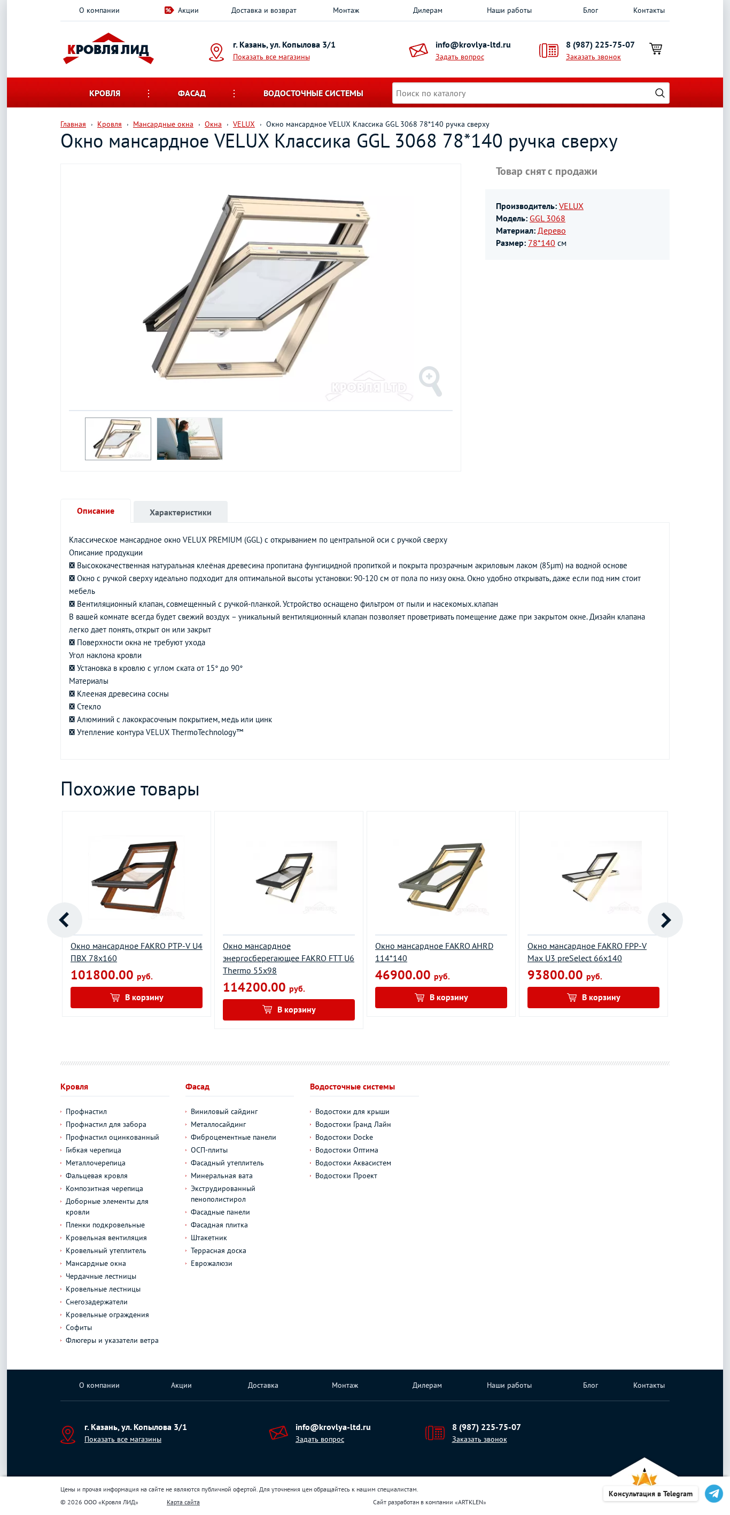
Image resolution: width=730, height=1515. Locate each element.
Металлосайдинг (218, 1124)
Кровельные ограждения (107, 1314)
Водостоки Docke (344, 1137)
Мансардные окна (96, 1263)
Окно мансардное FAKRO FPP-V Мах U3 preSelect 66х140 (587, 951)
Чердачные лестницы (101, 1276)
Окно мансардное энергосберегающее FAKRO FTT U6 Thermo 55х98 (288, 958)
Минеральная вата (222, 1175)
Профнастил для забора (106, 1124)
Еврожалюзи (211, 1263)
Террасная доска (218, 1250)
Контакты (649, 10)
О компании (99, 10)
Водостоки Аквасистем (353, 1163)
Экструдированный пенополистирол (223, 1194)
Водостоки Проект (346, 1175)
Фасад (192, 93)
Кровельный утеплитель (106, 1250)
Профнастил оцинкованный (112, 1137)
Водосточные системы (313, 93)
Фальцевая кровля (97, 1175)
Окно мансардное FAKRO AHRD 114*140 (434, 951)
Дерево (552, 230)
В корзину (144, 997)
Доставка (263, 1385)
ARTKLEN (470, 1502)
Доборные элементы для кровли (107, 1206)
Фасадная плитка (219, 1225)
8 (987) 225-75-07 (600, 44)
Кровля (104, 93)
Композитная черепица (104, 1188)
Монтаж (346, 10)
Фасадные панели (220, 1212)
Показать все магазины (271, 56)
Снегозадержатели (97, 1302)
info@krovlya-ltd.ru (473, 44)
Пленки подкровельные (105, 1225)
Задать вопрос (460, 56)
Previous (64, 920)
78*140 (541, 242)
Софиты (79, 1327)
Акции (188, 10)
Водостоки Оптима (346, 1150)
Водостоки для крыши (352, 1111)
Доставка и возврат (264, 10)
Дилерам (427, 10)
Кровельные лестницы (103, 1289)
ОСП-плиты (209, 1150)
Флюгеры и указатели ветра (112, 1340)
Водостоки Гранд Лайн (353, 1124)
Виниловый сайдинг (224, 1111)
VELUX (571, 205)
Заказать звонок (593, 56)
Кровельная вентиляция (106, 1237)
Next (665, 920)
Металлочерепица (96, 1163)
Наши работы (509, 10)
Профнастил (86, 1111)
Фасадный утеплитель (227, 1163)
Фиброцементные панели (233, 1137)
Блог (590, 10)
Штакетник (209, 1237)
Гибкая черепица (93, 1150)
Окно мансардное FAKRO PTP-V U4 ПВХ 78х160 (137, 951)
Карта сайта (183, 1502)
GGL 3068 (547, 218)
